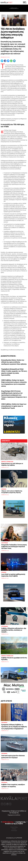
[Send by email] (14, 61)
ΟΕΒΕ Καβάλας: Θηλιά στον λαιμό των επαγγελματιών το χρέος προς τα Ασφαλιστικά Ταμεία (13, 406)
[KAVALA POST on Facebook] (2, 804)
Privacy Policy (14, 827)
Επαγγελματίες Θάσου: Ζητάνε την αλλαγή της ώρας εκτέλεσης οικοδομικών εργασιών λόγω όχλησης (14, 362)
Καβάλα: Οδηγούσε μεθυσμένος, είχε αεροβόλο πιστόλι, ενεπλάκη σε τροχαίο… (13, 630)
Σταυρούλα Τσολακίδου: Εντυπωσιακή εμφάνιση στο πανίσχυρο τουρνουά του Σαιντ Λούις (14, 546)
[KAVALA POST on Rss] (10, 804)
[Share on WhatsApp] (11, 61)
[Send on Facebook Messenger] (8, 61)
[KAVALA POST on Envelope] (7, 804)
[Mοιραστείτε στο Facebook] (5, 61)
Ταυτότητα (14, 830)
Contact (14, 829)
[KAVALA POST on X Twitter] (5, 804)
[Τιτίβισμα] (2, 61)
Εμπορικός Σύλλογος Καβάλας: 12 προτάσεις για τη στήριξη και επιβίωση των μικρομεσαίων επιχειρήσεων (14, 726)
